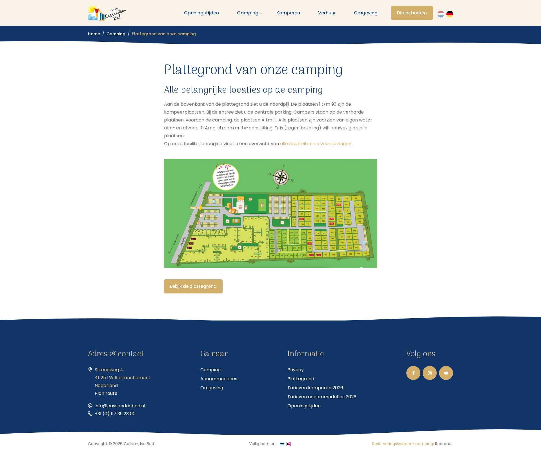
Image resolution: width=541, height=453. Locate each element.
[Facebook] (413, 373)
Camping (247, 13)
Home (94, 34)
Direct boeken (412, 13)
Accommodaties (218, 378)
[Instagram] (430, 373)
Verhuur (327, 13)
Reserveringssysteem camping (402, 444)
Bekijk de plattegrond (193, 286)
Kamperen (288, 13)
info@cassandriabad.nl (120, 406)
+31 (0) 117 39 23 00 (115, 413)
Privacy (295, 369)
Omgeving (366, 13)
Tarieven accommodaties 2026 (321, 397)
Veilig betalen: (262, 444)
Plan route (106, 393)
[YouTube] (446, 373)
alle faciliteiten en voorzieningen (315, 143)
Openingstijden (201, 13)
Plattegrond (300, 378)
